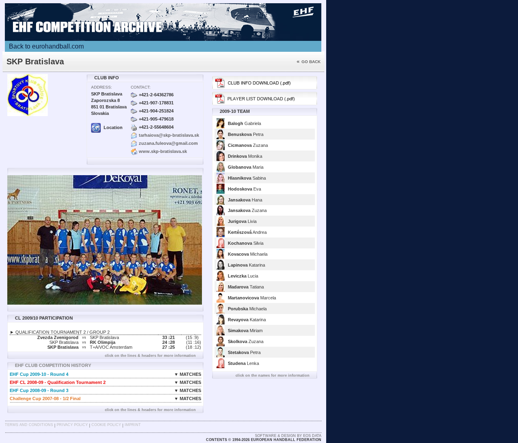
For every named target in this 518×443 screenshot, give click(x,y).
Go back (309, 61)
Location (112, 127)
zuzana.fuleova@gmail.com (168, 143)
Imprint (133, 425)
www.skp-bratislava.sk (163, 151)
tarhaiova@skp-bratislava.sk (169, 135)
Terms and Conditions (29, 425)
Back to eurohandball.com (46, 46)
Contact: (141, 87)
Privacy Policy (72, 425)
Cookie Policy (106, 425)
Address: (101, 87)
